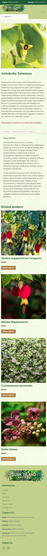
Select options (8, 268)
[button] (42, 27)
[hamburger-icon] (42, 11)
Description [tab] (7, 131)
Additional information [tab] (19, 131)
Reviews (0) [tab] (31, 131)
